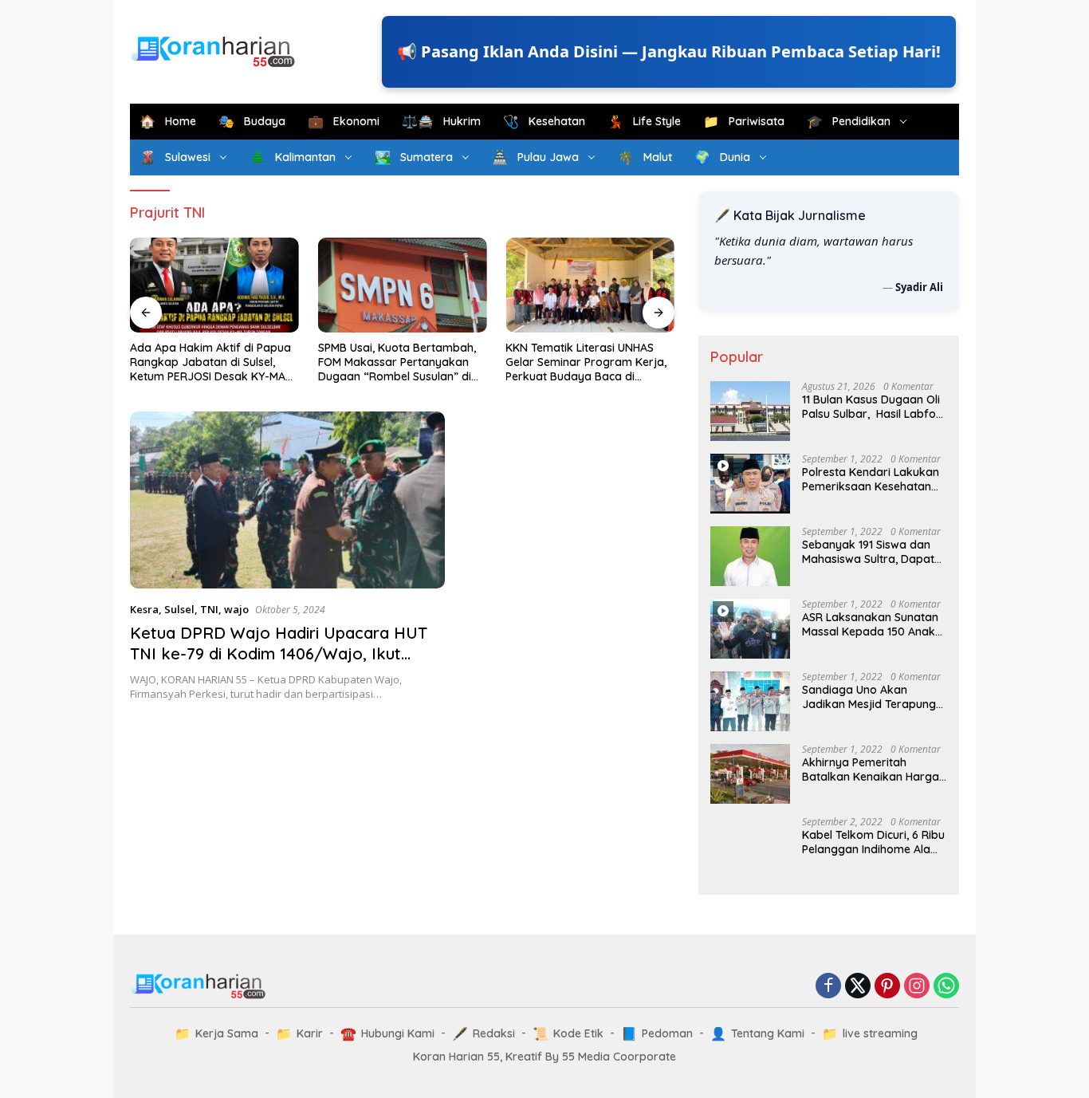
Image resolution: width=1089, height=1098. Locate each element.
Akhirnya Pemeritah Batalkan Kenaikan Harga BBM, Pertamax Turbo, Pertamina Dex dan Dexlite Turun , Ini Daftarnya (872, 769)
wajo (236, 609)
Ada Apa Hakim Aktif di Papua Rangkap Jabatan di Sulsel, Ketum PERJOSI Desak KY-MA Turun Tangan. (210, 362)
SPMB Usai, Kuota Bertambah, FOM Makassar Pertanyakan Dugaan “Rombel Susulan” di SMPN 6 (397, 362)
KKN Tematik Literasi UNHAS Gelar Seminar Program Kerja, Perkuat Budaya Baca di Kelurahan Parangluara (585, 362)
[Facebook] (828, 987)
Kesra (144, 609)
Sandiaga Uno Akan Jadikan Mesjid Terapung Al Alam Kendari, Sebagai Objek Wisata (869, 697)
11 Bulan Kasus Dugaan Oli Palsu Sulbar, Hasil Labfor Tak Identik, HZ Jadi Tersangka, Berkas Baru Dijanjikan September (871, 406)
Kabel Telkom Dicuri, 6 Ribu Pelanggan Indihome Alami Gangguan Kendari (873, 842)
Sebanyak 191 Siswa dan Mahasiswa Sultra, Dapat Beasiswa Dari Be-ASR (868, 551)
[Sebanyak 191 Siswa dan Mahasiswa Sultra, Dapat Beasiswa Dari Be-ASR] (750, 556)
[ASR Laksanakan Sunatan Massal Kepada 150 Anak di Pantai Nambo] (750, 629)
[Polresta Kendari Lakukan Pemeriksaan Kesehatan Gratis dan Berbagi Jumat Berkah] (750, 484)
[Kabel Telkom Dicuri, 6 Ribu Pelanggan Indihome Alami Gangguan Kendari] (750, 846)
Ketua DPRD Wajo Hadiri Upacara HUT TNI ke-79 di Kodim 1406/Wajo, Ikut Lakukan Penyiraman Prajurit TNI (278, 653)
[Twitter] (858, 987)
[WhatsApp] (946, 987)
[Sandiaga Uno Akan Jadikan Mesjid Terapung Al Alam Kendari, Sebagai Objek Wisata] (750, 701)
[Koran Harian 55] (217, 50)
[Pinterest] (887, 987)
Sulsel (179, 609)
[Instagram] (917, 987)
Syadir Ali (919, 287)
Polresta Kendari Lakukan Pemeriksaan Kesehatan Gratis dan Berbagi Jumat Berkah (871, 479)
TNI (209, 609)
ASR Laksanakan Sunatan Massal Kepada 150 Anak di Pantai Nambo (870, 624)
